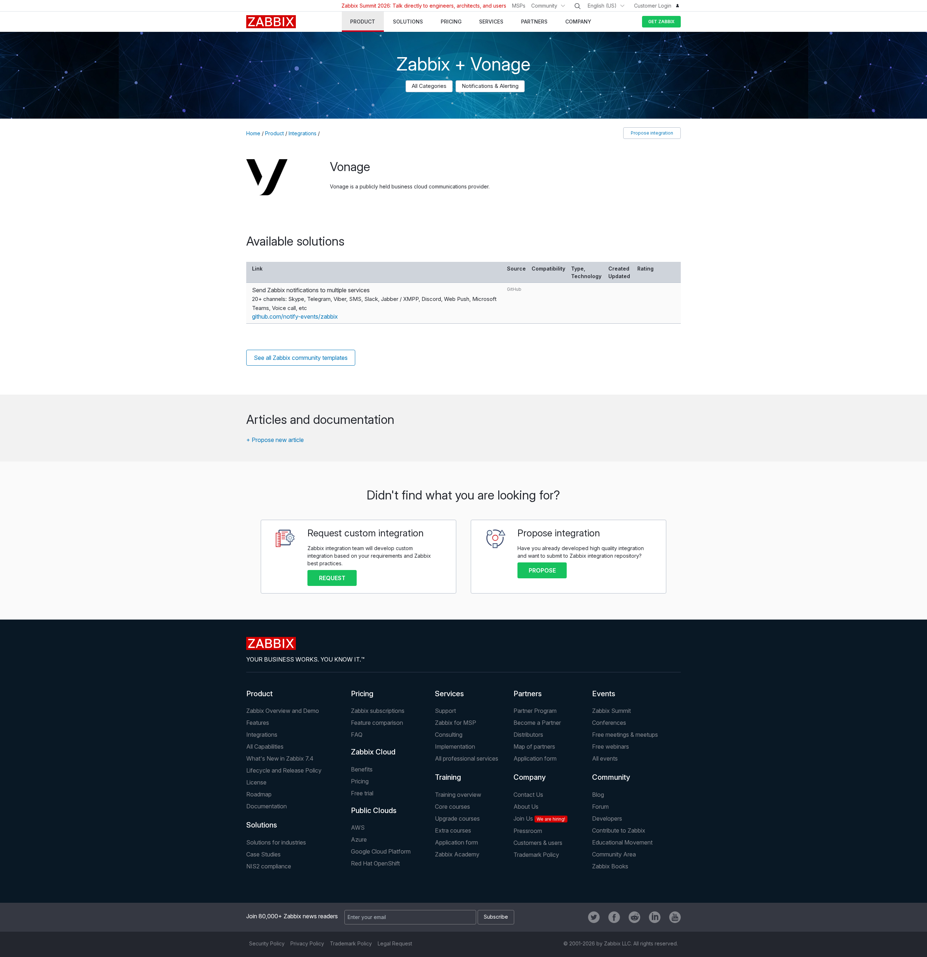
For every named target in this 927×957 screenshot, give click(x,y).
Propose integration (652, 133)
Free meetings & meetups (625, 734)
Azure (359, 839)
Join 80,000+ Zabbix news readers (292, 916)
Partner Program (535, 710)
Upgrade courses (457, 818)
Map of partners (534, 746)
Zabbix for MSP (455, 722)
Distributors (528, 734)
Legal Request (395, 943)
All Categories (429, 85)
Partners (527, 693)
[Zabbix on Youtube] (675, 917)
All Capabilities (265, 746)
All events (605, 758)
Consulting (448, 734)
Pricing (362, 693)
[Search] (577, 6)
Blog (598, 794)
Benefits (362, 769)
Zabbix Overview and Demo (282, 710)
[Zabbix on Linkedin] (654, 917)
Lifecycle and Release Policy (284, 770)
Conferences (609, 722)
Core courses (452, 806)
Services (449, 693)
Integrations (302, 133)
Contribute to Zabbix (618, 830)
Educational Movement (622, 842)
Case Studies (263, 854)
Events (603, 693)
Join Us (539, 818)
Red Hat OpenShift (375, 863)
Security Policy (267, 943)
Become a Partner (537, 722)
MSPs (518, 6)
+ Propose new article (275, 439)
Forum (600, 806)
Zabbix (271, 21)
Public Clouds (374, 810)
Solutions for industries (276, 842)
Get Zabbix (661, 21)
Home (253, 133)
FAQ (356, 734)
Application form (535, 758)
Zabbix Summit (611, 710)
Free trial (362, 793)
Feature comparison (377, 722)
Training (448, 777)
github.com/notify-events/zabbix (295, 316)
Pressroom (527, 830)
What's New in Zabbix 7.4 (280, 758)
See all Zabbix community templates (301, 357)
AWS (358, 827)
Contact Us (528, 794)
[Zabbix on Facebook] (614, 917)
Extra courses (453, 830)
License (256, 782)
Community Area (614, 854)
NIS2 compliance (268, 866)
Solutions (261, 825)
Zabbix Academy (457, 854)
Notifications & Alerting (490, 85)
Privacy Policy (307, 943)
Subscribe (496, 917)
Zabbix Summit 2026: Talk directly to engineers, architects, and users (423, 6)
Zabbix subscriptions (377, 710)
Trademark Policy (536, 854)
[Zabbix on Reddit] (634, 917)
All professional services (466, 758)
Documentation (266, 806)
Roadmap (259, 794)
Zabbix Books (610, 866)
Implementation (455, 746)
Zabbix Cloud (373, 752)
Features (257, 722)
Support (445, 710)
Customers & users (537, 842)
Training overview (458, 794)
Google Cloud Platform (381, 851)
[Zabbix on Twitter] (594, 917)
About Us (525, 806)
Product (274, 133)
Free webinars (610, 746)
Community (544, 6)
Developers (607, 818)
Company (529, 777)
